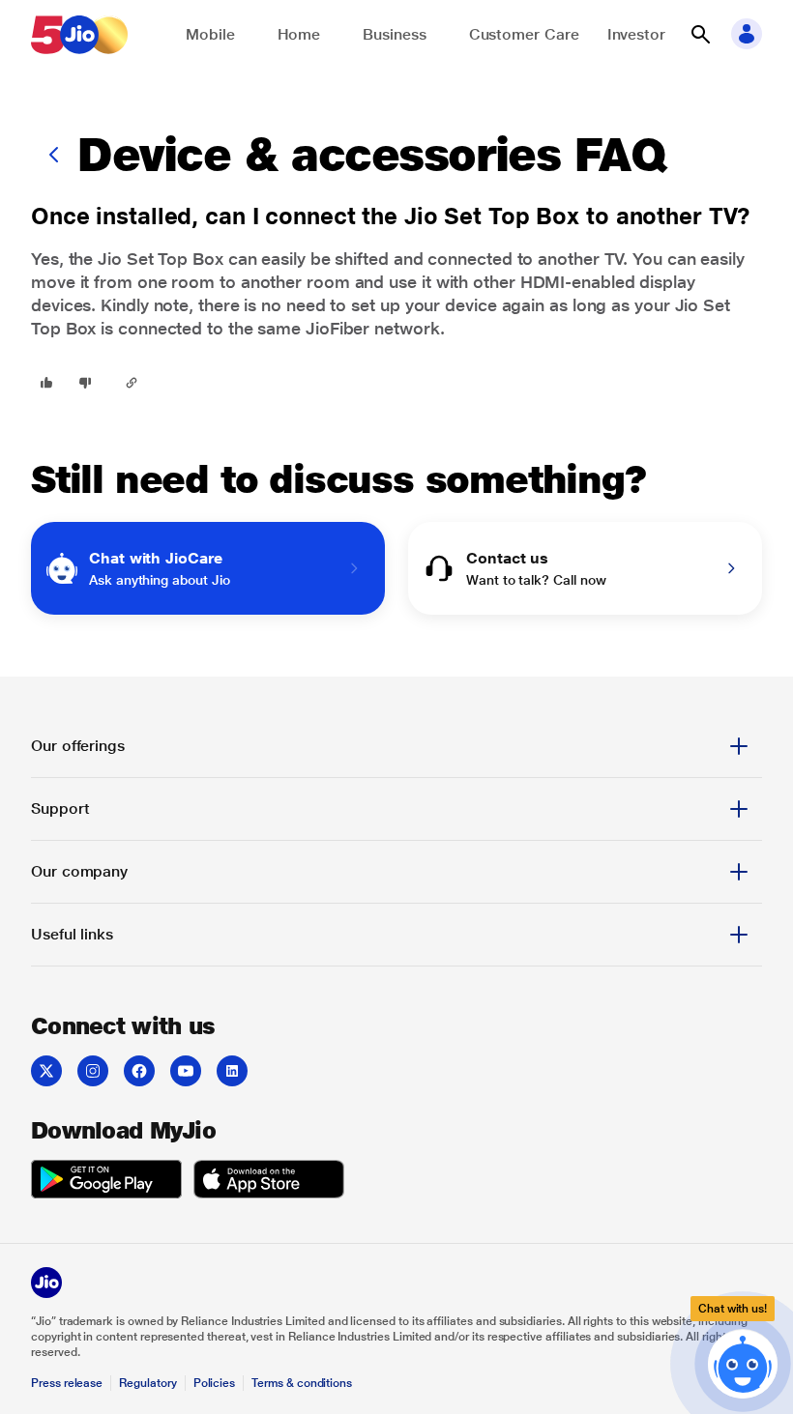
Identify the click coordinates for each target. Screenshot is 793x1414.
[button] (700, 35)
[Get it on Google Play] (106, 1182)
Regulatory (147, 1383)
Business (394, 34)
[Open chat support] (743, 1361)
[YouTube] (185, 1070)
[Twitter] (46, 1070)
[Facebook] (139, 1070)
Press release (67, 1383)
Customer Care (524, 34)
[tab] (396, 746)
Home (299, 34)
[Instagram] (92, 1070)
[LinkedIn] (232, 1070)
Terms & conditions (301, 1383)
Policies (214, 1383)
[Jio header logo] (79, 34)
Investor (636, 34)
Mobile (210, 34)
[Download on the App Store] (268, 1182)
